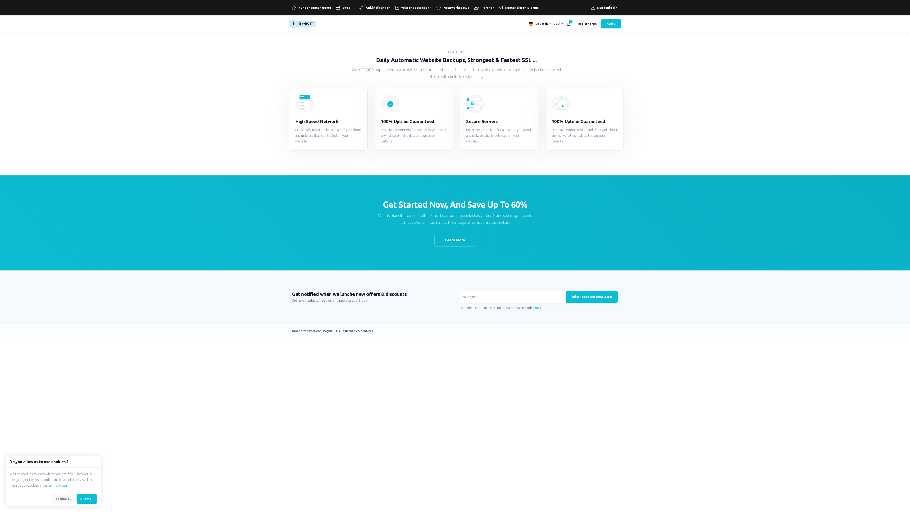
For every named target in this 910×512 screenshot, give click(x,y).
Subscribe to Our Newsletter (591, 296)
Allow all (86, 498)
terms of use (58, 485)
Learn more (455, 240)
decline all (64, 498)
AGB (538, 307)
